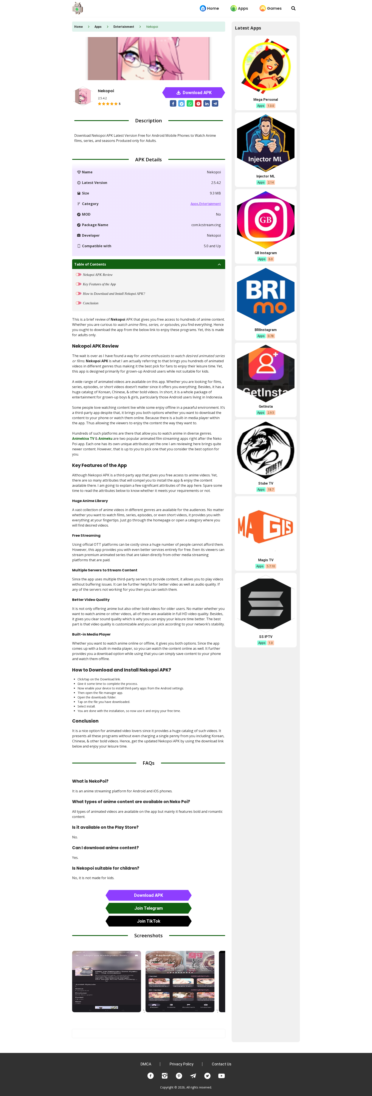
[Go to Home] (77, 8)
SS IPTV (265, 637)
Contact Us (221, 1064)
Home (213, 8)
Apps (243, 8)
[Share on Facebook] (173, 103)
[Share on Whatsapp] (190, 103)
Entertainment (123, 26)
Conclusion (90, 303)
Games (274, 8)
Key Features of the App (99, 284)
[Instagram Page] (164, 1076)
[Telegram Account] (193, 1076)
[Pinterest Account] (178, 1076)
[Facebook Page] (150, 1076)
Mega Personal (265, 99)
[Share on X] (181, 103)
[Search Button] (293, 8)
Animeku (105, 439)
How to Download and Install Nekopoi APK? (114, 293)
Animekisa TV (83, 439)
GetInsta (266, 406)
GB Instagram (266, 253)
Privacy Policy (182, 1064)
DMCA (146, 1064)
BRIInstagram (266, 330)
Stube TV (265, 483)
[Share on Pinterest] (198, 103)
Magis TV (265, 560)
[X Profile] (207, 1076)
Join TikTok (148, 921)
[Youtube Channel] (221, 1076)
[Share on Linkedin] (206, 103)
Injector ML (265, 176)
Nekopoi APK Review (98, 275)
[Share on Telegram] (215, 103)
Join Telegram (148, 908)
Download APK (197, 92)
